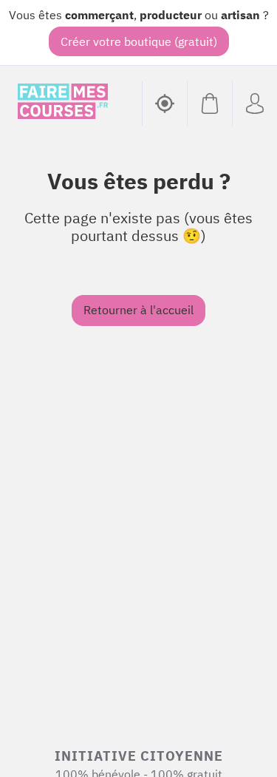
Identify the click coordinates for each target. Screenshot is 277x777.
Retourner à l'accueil (138, 309)
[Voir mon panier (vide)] (209, 103)
